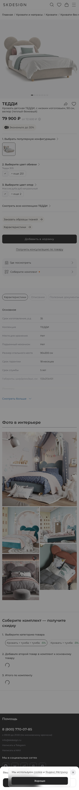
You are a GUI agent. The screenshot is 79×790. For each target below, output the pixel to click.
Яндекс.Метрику (57, 772)
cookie (38, 772)
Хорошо (39, 780)
